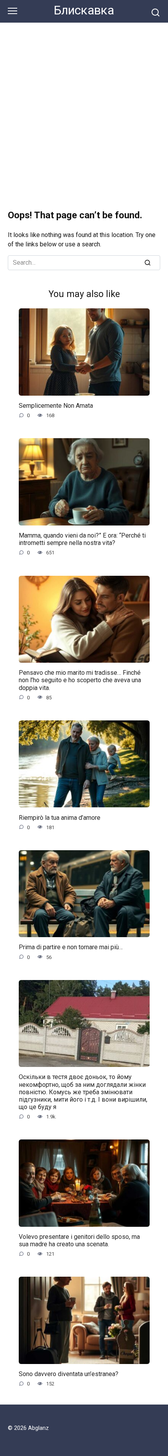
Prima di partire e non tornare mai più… (71, 947)
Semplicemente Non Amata (56, 405)
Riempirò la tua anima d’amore (59, 817)
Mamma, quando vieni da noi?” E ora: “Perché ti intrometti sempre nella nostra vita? (82, 539)
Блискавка (84, 10)
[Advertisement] (84, 111)
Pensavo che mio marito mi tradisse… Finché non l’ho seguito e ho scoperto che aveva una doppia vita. (80, 680)
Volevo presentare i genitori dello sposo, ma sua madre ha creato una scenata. (79, 1240)
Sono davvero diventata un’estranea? (68, 1374)
